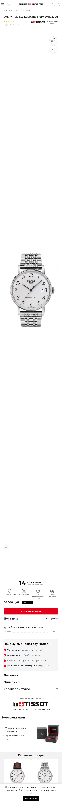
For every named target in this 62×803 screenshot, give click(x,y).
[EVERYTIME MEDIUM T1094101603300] (17, 776)
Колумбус (52, 618)
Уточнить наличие (31, 611)
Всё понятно (31, 798)
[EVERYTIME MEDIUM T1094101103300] (45, 776)
